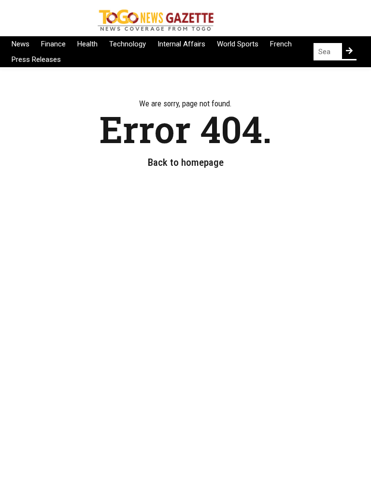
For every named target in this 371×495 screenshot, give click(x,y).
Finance (53, 44)
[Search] (349, 51)
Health (87, 44)
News (20, 44)
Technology (127, 44)
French (281, 44)
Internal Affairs (181, 44)
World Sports (237, 44)
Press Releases (36, 59)
